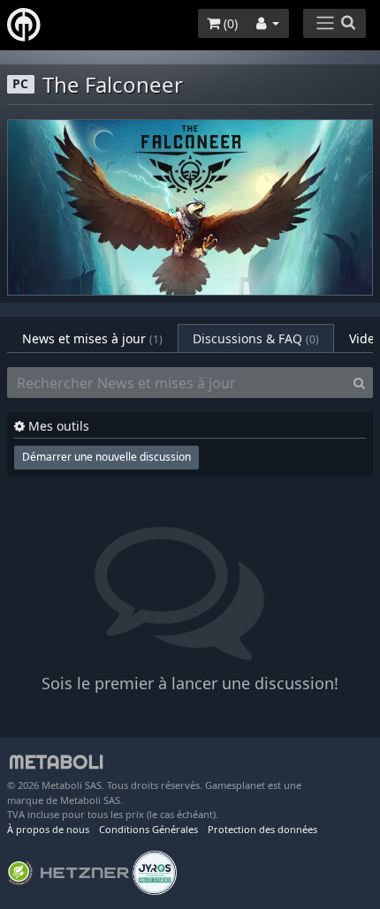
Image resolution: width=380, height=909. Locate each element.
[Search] (359, 383)
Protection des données (262, 829)
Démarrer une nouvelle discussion (106, 456)
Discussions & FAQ (256, 338)
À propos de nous (48, 829)
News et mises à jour (92, 338)
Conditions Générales (148, 829)
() (229, 23)
